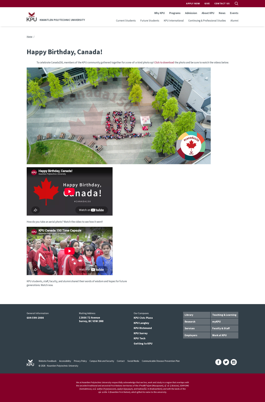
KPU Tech (139, 338)
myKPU (216, 321)
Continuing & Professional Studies (207, 20)
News (222, 13)
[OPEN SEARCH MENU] (236, 3)
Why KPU (159, 13)
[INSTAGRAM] (234, 362)
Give (207, 3)
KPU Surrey (141, 333)
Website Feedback (47, 360)
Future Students (149, 20)
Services (190, 328)
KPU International (174, 20)
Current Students (126, 20)
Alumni (234, 20)
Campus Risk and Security (102, 360)
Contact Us (222, 3)
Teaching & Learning (224, 315)
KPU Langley (141, 323)
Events (234, 13)
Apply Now (193, 3)
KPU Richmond (143, 328)
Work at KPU (219, 335)
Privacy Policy (80, 360)
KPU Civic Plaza (143, 317)
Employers (191, 335)
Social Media (133, 360)
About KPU (208, 13)
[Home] (32, 16)
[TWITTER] (226, 362)
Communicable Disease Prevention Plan (161, 360)
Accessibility (65, 360)
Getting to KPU (143, 343)
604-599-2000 (35, 317)
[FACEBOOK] (218, 362)
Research (190, 321)
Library (189, 315)
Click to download (164, 62)
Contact (121, 360)
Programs (175, 13)
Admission (191, 13)
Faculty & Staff (221, 328)
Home (29, 36)
